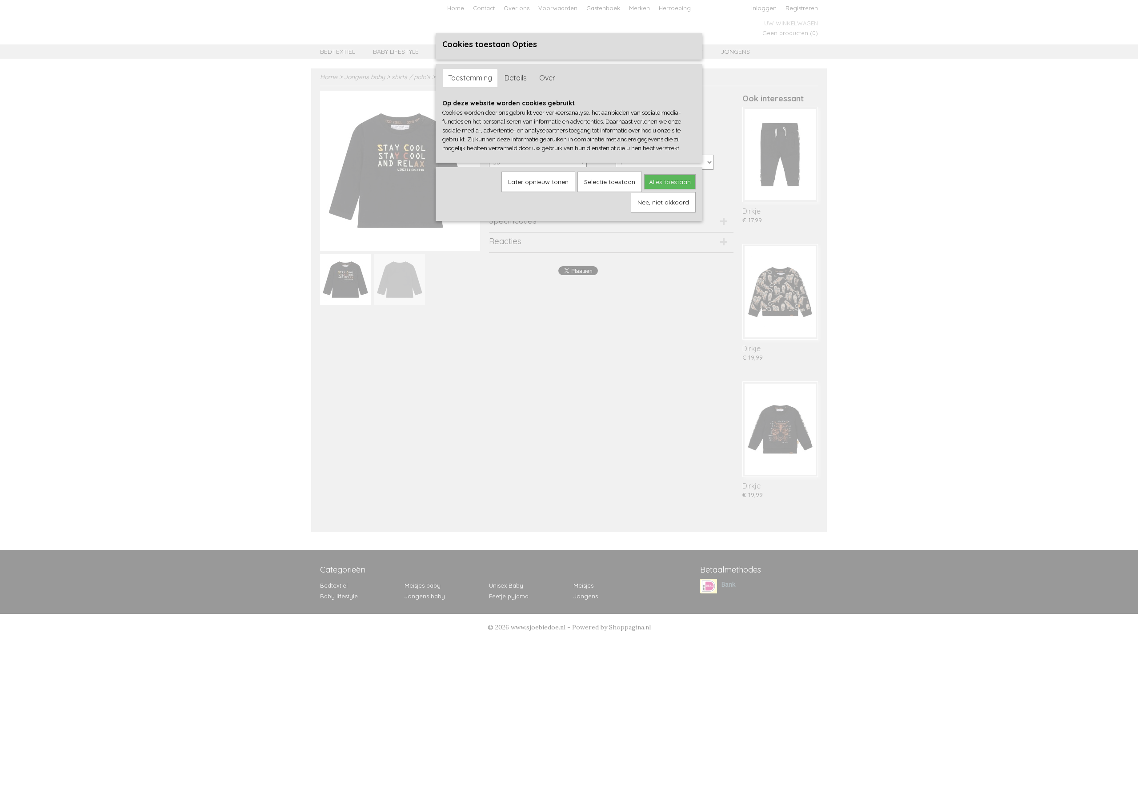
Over (547, 77)
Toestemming (470, 77)
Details (516, 77)
